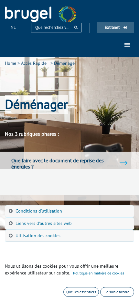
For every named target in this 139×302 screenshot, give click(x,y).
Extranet (113, 27)
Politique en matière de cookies (98, 273)
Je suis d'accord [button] (117, 291)
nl (13, 27)
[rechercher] (75, 27)
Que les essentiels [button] (81, 291)
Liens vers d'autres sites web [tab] (44, 223)
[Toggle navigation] (127, 45)
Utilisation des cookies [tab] (38, 235)
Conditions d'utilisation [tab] (39, 211)
